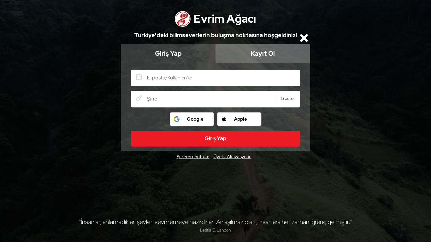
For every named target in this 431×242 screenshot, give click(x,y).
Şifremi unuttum (193, 156)
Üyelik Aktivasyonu (232, 156)
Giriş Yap (168, 53)
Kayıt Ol (263, 53)
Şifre (139, 98)
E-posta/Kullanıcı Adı (139, 77)
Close (304, 38)
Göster (288, 98)
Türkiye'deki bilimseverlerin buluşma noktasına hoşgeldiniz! (215, 35)
